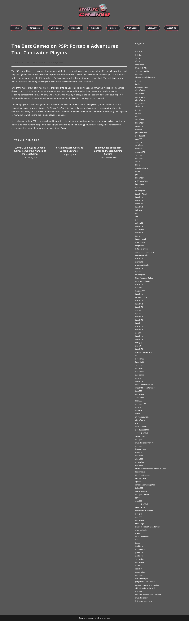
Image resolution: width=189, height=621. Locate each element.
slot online (139, 229)
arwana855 (139, 129)
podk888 (138, 174)
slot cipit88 (139, 359)
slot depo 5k (140, 136)
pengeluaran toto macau (145, 581)
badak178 (139, 197)
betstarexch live (141, 249)
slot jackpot (140, 103)
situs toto (139, 142)
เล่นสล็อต (139, 145)
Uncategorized (56, 62)
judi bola (138, 210)
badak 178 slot (141, 194)
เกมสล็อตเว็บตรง (141, 168)
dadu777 (138, 139)
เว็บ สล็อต (139, 106)
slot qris (138, 514)
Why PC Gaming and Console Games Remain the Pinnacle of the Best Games (30, 150)
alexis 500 (139, 459)
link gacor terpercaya (143, 601)
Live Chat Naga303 (142, 475)
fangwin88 (139, 184)
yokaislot (139, 533)
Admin (18, 62)
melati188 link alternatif (144, 388)
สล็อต (137, 61)
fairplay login (140, 478)
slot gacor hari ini (142, 71)
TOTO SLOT (140, 397)
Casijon (138, 84)
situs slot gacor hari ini (144, 443)
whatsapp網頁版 (142, 265)
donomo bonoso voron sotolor (148, 594)
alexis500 (139, 455)
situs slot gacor (141, 598)
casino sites (140, 572)
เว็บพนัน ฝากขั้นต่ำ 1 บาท (145, 77)
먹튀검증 (138, 452)
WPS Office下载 (141, 255)
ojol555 (138, 481)
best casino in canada (144, 510)
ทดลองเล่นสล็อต (141, 87)
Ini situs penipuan (142, 281)
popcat (138, 346)
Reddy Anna (140, 507)
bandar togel (140, 239)
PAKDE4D (139, 51)
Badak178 (139, 200)
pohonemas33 (141, 132)
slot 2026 (139, 287)
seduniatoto (140, 549)
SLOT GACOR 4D (141, 536)
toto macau (140, 472)
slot (136, 116)
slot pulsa (139, 368)
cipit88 (138, 187)
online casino (140, 436)
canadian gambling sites (145, 485)
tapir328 (138, 378)
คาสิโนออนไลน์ (141, 181)
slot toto (138, 58)
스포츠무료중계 (141, 433)
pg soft (138, 113)
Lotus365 (139, 488)
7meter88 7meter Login (144, 252)
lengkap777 (140, 291)
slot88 (137, 171)
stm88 (137, 413)
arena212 (139, 203)
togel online (140, 242)
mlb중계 (138, 342)
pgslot (137, 497)
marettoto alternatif (143, 352)
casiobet (138, 569)
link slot (138, 55)
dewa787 (139, 148)
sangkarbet (139, 64)
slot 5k (138, 81)
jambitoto (139, 546)
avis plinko (139, 375)
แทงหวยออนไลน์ (141, 417)
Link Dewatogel (141, 578)
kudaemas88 (140, 449)
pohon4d (139, 223)
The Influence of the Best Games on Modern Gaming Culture (108, 150)
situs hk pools (141, 426)
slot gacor (139, 74)
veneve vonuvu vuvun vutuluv (147, 585)
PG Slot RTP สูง (141, 68)
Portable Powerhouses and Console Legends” (69, 149)
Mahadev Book (141, 491)
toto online (139, 462)
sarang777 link (141, 297)
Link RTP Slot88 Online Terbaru (147, 527)
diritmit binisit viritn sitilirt (145, 588)
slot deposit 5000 (142, 430)
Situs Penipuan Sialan (144, 278)
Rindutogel (139, 523)
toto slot (138, 543)
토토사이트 (139, 591)
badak (137, 323)
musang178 (140, 152)
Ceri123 (138, 216)
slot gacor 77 (140, 404)
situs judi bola (141, 530)
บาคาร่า (138, 423)
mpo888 (138, 501)
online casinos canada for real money (150, 468)
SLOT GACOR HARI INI (144, 384)
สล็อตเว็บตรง (140, 90)
